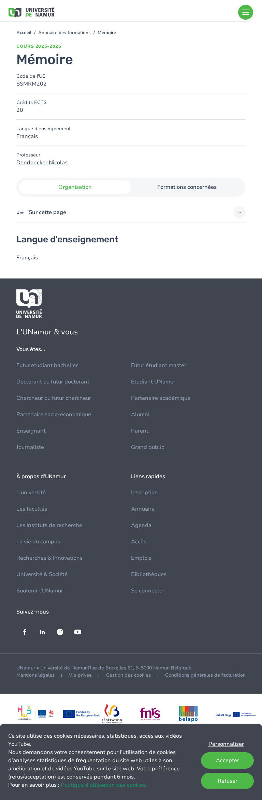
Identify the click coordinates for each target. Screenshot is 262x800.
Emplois (141, 558)
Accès (138, 541)
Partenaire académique (160, 398)
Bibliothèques (148, 574)
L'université (31, 492)
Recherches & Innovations (49, 558)
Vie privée (80, 675)
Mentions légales (35, 675)
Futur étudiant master (158, 365)
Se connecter (147, 590)
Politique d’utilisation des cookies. (104, 785)
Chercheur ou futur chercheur (53, 398)
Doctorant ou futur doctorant (52, 382)
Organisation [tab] (75, 187)
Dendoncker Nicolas (42, 162)
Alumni (140, 414)
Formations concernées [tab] (187, 187)
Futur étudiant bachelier (47, 365)
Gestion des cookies (128, 675)
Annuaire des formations (64, 32)
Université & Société (42, 574)
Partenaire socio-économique (53, 414)
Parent (139, 431)
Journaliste (30, 447)
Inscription (144, 492)
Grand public (147, 447)
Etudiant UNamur (153, 382)
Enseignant (31, 431)
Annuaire (143, 509)
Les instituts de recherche (49, 525)
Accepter (227, 760)
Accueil (23, 32)
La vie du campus (38, 541)
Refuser (227, 781)
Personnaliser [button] (226, 744)
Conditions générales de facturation (205, 675)
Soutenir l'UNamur (39, 590)
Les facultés (31, 509)
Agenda (141, 525)
